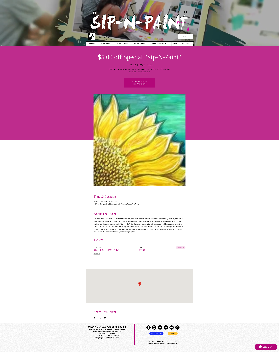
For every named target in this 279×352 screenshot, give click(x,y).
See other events (139, 84)
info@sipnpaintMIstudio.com (107, 338)
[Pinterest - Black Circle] (177, 327)
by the (105, 36)
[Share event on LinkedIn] (105, 317)
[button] (188, 29)
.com (176, 343)
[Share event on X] (100, 317)
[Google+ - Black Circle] (171, 327)
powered (99, 36)
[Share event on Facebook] (95, 317)
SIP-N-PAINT (139, 24)
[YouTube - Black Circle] (166, 327)
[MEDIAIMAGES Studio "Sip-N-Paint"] (148, 327)
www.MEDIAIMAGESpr (167, 343)
